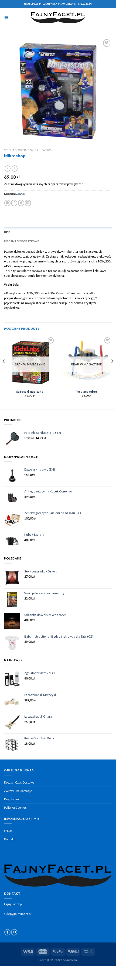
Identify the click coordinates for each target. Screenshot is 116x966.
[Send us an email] (14, 932)
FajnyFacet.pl (13, 904)
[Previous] (3, 372)
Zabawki (47, 150)
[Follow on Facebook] (7, 932)
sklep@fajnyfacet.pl (17, 913)
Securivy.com (69, 959)
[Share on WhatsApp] (7, 203)
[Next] (112, 372)
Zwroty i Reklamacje (18, 790)
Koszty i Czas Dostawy (19, 782)
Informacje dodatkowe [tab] (21, 241)
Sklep (34, 150)
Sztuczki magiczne (29, 391)
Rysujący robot (86, 391)
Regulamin (11, 799)
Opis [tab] (7, 232)
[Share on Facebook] (14, 203)
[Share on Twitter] (21, 203)
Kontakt (9, 839)
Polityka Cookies (15, 807)
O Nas (8, 830)
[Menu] (6, 17)
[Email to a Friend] (28, 203)
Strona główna (15, 150)
